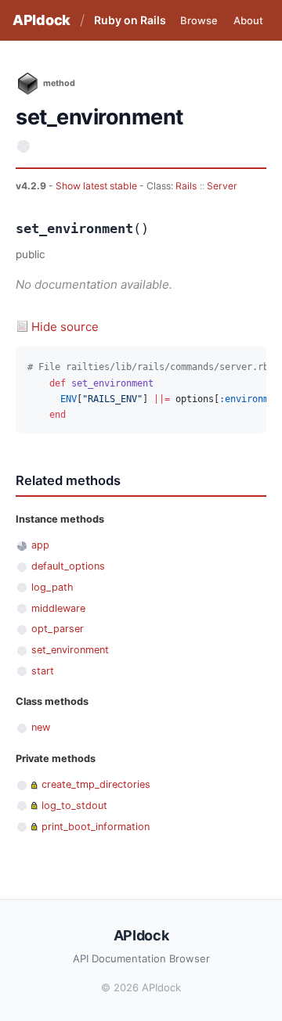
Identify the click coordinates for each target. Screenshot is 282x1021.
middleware (58, 608)
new (40, 727)
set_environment (70, 650)
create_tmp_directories (96, 784)
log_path (52, 587)
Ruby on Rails (130, 20)
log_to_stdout (74, 805)
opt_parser (57, 629)
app (40, 545)
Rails (186, 186)
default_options (68, 566)
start (42, 671)
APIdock (41, 20)
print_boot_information (96, 826)
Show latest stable (97, 186)
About (248, 20)
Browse (199, 20)
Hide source (65, 326)
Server (222, 186)
